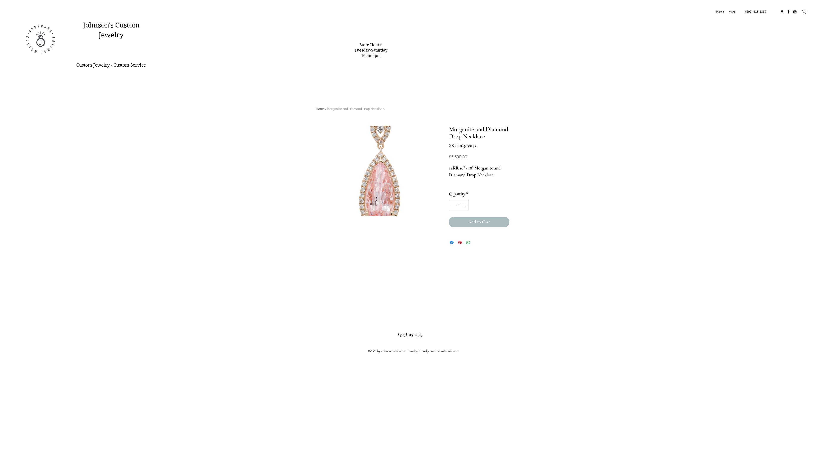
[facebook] (788, 12)
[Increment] (464, 205)
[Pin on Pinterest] (460, 242)
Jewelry (111, 35)
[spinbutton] (459, 205)
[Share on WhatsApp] (468, 242)
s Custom (124, 25)
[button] (804, 12)
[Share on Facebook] (451, 242)
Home (320, 109)
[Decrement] (453, 205)
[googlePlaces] (782, 12)
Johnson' (96, 25)
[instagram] (795, 12)
